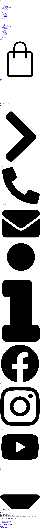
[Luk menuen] (0, 21)
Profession (2, 469)
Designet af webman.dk (6, 524)
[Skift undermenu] (6, 8)
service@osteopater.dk (32, 516)
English (2, 527)
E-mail (1, 468)
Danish (2, 526)
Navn (1, 467)
